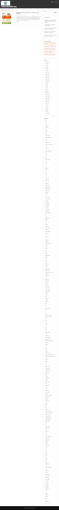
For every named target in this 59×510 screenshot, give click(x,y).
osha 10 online (47, 392)
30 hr (46, 123)
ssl (45, 448)
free (45, 277)
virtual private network (48, 467)
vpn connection (47, 474)
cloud (46, 221)
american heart (47, 142)
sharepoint (46, 443)
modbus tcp (46, 359)
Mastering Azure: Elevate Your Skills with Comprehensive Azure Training (50, 32)
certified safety (47, 190)
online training (47, 378)
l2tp (45, 327)
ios (45, 318)
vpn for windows (47, 479)
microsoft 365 (47, 352)
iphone (46, 320)
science (46, 433)
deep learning (47, 241)
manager (46, 342)
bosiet (46, 166)
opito (46, 383)
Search (56, 12)
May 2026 (46, 67)
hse (45, 306)
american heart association (49, 144)
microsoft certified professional (49, 354)
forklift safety (47, 274)
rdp (45, 424)
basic (46, 156)
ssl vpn (46, 450)
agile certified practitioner (48, 137)
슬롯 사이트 (45, 45)
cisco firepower (47, 202)
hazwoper (46, 301)
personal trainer (47, 400)
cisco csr (46, 200)
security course (47, 438)
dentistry (46, 246)
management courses (48, 339)
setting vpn (46, 441)
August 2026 (47, 62)
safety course (47, 431)
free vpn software (47, 291)
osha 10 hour (47, 390)
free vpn (46, 284)
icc (45, 311)
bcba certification (47, 159)
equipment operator (47, 255)
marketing (46, 344)
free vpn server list (47, 289)
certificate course (47, 185)
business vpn (47, 168)
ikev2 (46, 313)
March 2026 (46, 70)
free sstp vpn (47, 282)
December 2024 (47, 96)
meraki (46, 349)
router (46, 429)
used (46, 465)
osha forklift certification (48, 395)
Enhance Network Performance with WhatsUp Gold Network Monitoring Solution (51, 28)
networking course (47, 368)
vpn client (46, 472)
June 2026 (46, 65)
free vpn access (47, 286)
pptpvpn (46, 409)
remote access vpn (47, 426)
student (46, 453)
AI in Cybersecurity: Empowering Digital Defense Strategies (50, 25)
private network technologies (49, 412)
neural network (47, 373)
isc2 (45, 325)
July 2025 (46, 84)
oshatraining (47, 397)
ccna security (47, 178)
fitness (46, 262)
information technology (48, 315)
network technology (48, 366)
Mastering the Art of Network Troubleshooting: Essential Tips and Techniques (51, 36)
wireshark (46, 496)
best (46, 161)
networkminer (47, 371)
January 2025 (47, 94)
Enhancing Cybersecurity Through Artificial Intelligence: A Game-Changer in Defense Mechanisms (50, 21)
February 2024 (47, 113)
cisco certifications (47, 197)
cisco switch (47, 207)
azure (46, 154)
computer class (47, 226)
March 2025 (46, 91)
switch (46, 455)
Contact (56, 1)
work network (47, 501)
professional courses (48, 414)
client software (47, 217)
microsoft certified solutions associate (50, 356)
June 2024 (46, 106)
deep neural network (48, 243)
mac (46, 330)
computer (46, 224)
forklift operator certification (49, 272)
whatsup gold (47, 489)
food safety (46, 265)
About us (52, 1)
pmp (46, 405)
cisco (46, 195)
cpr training (46, 236)
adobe (46, 132)
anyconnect (46, 147)
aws (45, 152)
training (46, 462)
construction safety (47, 231)
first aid (46, 260)
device (46, 250)
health (46, 303)
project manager (47, 421)
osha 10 (46, 388)
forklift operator (47, 270)
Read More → (18, 21)
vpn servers (46, 482)
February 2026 (47, 72)
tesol (46, 460)
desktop (46, 248)
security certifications (48, 436)
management (47, 335)
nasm (46, 364)
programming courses (48, 417)
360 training (46, 125)
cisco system (47, 209)
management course (48, 337)
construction (47, 229)
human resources (47, 308)
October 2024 (47, 99)
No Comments (23, 15)
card (46, 171)
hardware (46, 299)
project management (48, 419)
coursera (46, 233)
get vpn (46, 294)
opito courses (47, 385)
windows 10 (46, 494)
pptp (46, 407)
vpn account (47, 470)
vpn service (46, 484)
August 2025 (47, 82)
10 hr (46, 120)
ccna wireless (47, 180)
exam (46, 258)
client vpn (46, 219)
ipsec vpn (46, 323)
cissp (46, 214)
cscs (46, 238)
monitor (46, 361)
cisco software (47, 205)
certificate (46, 183)
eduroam (46, 253)
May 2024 (46, 108)
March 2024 (46, 111)
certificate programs (48, 188)
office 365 (46, 376)
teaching (46, 458)
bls (45, 164)
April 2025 (46, 89)
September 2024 (47, 101)
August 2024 (47, 103)
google (46, 296)
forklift (46, 267)
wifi (45, 491)
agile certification (47, 135)
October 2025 (47, 79)
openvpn (46, 380)
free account (47, 279)
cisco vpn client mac (48, 212)
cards (46, 173)
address (46, 130)
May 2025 (46, 87)
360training (46, 127)
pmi (45, 402)
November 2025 (47, 77)
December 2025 (47, 75)
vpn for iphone (47, 477)
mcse (46, 347)
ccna (46, 176)
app (45, 149)
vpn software (47, 486)
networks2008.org (8, 6)
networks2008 (46, 48)
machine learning (47, 332)
